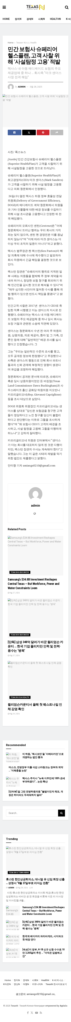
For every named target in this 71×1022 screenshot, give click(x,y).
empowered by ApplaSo (56, 1006)
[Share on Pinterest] (43, 132)
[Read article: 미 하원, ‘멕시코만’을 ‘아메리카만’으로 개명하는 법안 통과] (13, 757)
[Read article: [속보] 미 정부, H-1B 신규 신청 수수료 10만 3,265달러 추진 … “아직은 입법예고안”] (13, 953)
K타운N (7, 984)
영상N (17, 984)
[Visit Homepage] (35, 7)
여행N (26, 984)
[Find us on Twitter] (32, 1013)
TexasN (14, 1006)
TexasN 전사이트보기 (56, 984)
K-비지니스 (57, 980)
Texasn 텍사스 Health (26, 43)
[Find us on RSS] (41, 1013)
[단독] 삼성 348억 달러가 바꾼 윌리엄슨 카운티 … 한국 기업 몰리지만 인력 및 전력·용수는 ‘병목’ (35, 646)
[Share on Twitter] (29, 132)
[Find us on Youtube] (36, 1013)
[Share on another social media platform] (56, 132)
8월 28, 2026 (22, 888)
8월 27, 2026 (14, 593)
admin (22, 86)
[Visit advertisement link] (35, 31)
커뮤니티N (37, 984)
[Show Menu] (4, 7)
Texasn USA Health (20, 697)
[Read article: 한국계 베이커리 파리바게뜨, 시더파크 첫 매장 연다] (13, 939)
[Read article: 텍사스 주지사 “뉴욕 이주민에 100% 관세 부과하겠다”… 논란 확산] (13, 782)
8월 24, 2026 (14, 714)
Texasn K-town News (19, 873)
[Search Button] (66, 7)
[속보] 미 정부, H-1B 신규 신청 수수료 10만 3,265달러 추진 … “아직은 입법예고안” (43, 953)
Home (6, 19)
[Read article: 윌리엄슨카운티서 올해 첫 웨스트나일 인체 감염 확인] (35, 681)
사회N (41, 19)
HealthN (55, 19)
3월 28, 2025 (36, 86)
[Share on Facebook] (14, 132)
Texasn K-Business (20, 572)
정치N (18, 19)
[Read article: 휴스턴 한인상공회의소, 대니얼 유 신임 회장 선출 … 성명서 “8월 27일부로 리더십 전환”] (35, 861)
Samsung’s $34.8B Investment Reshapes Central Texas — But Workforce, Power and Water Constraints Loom (33, 584)
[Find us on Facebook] (28, 1013)
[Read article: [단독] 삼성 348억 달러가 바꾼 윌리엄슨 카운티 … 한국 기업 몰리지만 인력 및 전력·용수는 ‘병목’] (35, 618)
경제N (30, 19)
